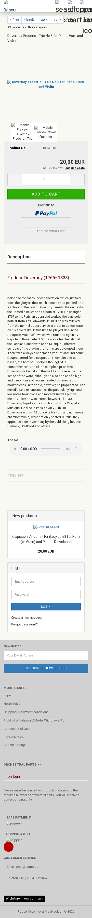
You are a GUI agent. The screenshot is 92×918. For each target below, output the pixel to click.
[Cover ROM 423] (46, 527)
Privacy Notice (14, 737)
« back (29, 19)
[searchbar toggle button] (61, 6)
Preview (15, 475)
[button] (14, 179)
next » (43, 19)
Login (46, 606)
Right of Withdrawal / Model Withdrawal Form (36, 720)
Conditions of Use (16, 729)
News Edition (13, 703)
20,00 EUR (46, 551)
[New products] (79, 516)
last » (57, 19)
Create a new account (26, 617)
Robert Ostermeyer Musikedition (40, 911)
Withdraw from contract (24, 898)
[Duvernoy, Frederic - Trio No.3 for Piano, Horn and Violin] (46, 84)
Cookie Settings (15, 745)
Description (19, 256)
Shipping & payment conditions (26, 712)
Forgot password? (24, 624)
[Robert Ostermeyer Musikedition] (10, 6)
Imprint (8, 695)
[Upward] (78, 910)
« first (14, 19)
